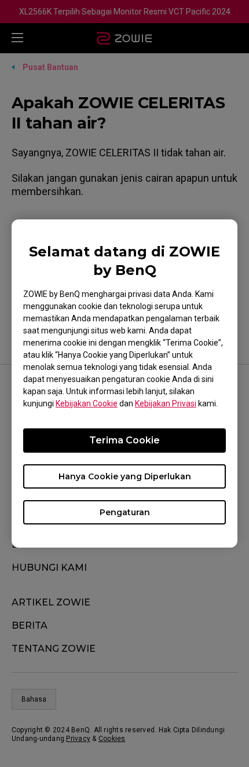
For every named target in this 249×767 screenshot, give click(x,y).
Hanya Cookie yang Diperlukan (124, 476)
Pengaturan (125, 512)
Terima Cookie (124, 440)
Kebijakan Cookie (87, 403)
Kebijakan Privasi (165, 403)
